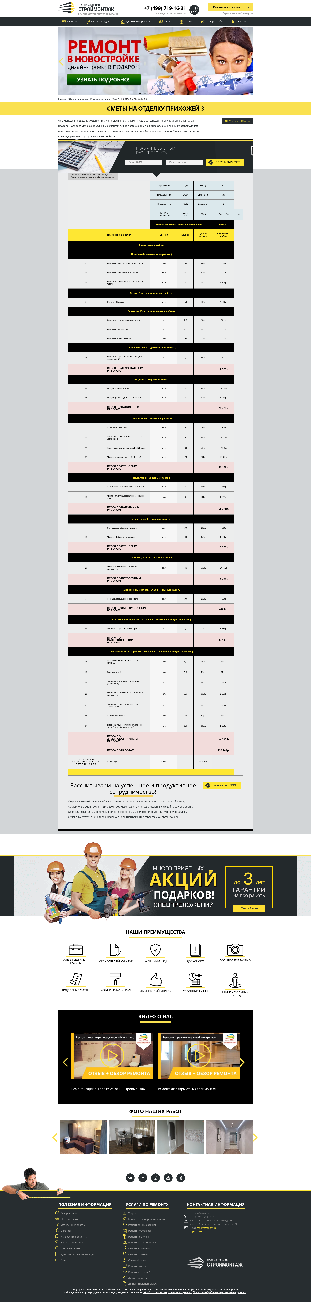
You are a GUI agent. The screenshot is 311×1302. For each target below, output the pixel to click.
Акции (188, 21)
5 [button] (159, 93)
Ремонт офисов (137, 1266)
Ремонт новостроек (139, 1230)
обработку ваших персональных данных (167, 1292)
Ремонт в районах (139, 1248)
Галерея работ (215, 21)
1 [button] (140, 93)
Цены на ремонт (71, 1219)
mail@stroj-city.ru (207, 1227)
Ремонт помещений (100, 99)
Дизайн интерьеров (138, 21)
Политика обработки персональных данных (219, 1292)
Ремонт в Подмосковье (142, 1242)
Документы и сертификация (77, 1254)
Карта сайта (196, 1231)
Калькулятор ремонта (74, 1236)
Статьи (65, 1260)
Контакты (243, 21)
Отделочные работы (73, 1224)
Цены (167, 21)
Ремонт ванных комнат (142, 1224)
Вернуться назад (237, 121)
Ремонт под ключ (138, 1236)
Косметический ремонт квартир (147, 1219)
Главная (72, 21)
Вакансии (66, 1230)
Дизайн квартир (138, 1277)
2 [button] (145, 93)
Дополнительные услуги (143, 1283)
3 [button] (150, 93)
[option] (155, 61)
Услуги (132, 1213)
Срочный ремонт (138, 1260)
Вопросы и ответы (72, 1242)
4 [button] (155, 93)
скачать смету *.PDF (224, 785)
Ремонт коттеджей (139, 1272)
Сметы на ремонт (78, 99)
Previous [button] (60, 61)
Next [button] (249, 61)
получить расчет (227, 162)
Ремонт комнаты (138, 1254)
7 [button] (169, 93)
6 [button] (164, 93)
